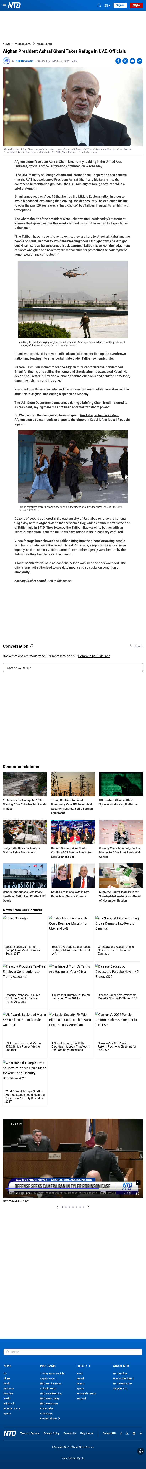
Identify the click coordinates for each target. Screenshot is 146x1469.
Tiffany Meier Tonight (52, 1373)
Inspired (81, 1398)
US (5, 1373)
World (7, 1383)
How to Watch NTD (123, 1378)
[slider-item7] (83, 1207)
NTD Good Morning (51, 1393)
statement (29, 188)
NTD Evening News (50, 1383)
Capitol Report (48, 1378)
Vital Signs (46, 1413)
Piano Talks (46, 1408)
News (6, 43)
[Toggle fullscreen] (131, 1194)
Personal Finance (86, 1393)
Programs (48, 1366)
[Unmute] (138, 1182)
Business (9, 1388)
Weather (8, 1393)
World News (23, 43)
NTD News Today (49, 1398)
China (7, 1378)
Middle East (44, 43)
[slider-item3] (69, 1207)
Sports (7, 1413)
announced (61, 403)
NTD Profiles (120, 1373)
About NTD (121, 1366)
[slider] (73, 1188)
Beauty (81, 1383)
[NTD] (10, 1433)
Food (79, 1373)
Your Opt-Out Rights (73, 1458)
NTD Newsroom (24, 60)
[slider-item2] (66, 1207)
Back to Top (140, 1451)
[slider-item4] (73, 1207)
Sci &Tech (9, 1403)
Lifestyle (84, 1366)
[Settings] (137, 1194)
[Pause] (8, 1194)
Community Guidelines (94, 656)
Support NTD (120, 1388)
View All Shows (48, 1418)
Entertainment (12, 1408)
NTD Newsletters (122, 1383)
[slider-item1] (62, 1207)
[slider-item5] (76, 1207)
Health (7, 1398)
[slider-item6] (80, 1207)
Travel (80, 1378)
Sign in (120, 5)
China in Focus (48, 1388)
